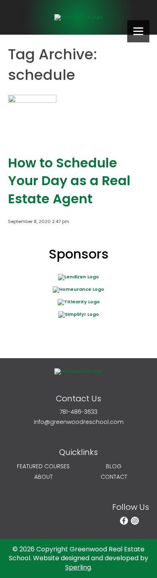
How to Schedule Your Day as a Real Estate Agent (69, 181)
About (43, 477)
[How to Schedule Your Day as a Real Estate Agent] (32, 140)
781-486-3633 (78, 412)
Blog (114, 466)
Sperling (78, 567)
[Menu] (138, 31)
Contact (114, 477)
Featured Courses (43, 466)
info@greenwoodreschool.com (79, 422)
